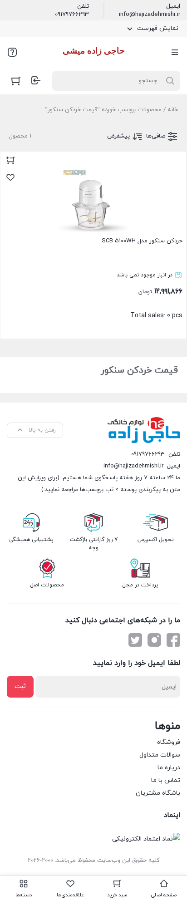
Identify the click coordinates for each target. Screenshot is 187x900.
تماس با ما (165, 780)
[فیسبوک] (173, 640)
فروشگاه (168, 742)
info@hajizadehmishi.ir (149, 14)
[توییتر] (135, 640)
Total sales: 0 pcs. (142, 278)
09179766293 (72, 14)
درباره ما (168, 767)
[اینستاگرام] (154, 640)
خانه (172, 110)
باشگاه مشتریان (158, 793)
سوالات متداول (159, 755)
